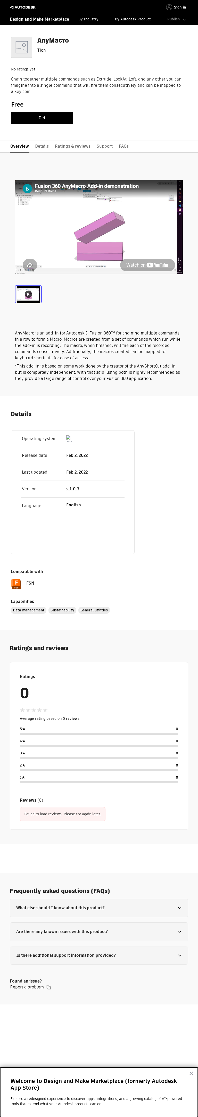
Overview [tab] (19, 146)
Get (42, 118)
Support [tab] (105, 146)
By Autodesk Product (133, 19)
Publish (173, 19)
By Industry (88, 19)
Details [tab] (42, 146)
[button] (99, 908)
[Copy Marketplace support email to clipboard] (48, 987)
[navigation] (99, 20)
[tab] (28, 296)
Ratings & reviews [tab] (72, 146)
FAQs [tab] (124, 146)
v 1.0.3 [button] (72, 489)
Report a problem (27, 987)
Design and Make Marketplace (39, 19)
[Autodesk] (23, 7)
